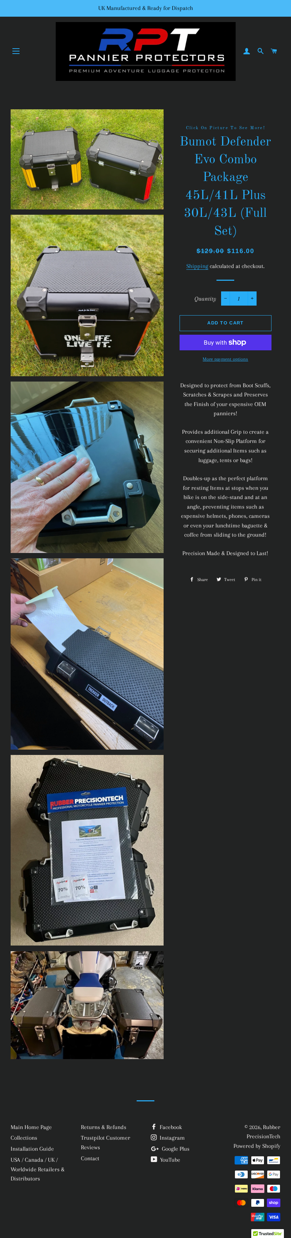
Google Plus (175, 1148)
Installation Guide (32, 1148)
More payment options (225, 359)
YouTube (169, 1159)
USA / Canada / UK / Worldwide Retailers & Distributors (38, 1169)
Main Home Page (31, 1127)
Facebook (170, 1127)
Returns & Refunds (103, 1127)
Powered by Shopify (257, 1146)
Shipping (197, 266)
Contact (90, 1158)
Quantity (205, 298)
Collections (24, 1137)
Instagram (171, 1137)
